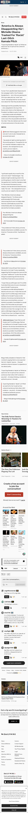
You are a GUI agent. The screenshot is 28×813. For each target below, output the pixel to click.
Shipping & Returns (19, 758)
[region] (14, 799)
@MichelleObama (8, 320)
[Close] (26, 788)
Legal (16, 751)
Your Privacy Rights (20, 749)
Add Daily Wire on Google (15, 85)
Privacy (3, 764)
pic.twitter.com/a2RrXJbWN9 (11, 335)
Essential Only (14, 805)
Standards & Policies (20, 761)
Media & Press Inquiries (18, 755)
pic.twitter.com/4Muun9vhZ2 (11, 151)
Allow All (14, 810)
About (3, 751)
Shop (2, 746)
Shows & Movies (5, 743)
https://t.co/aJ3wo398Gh (10, 257)
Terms (3, 762)
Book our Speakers (6, 759)
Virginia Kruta (4, 51)
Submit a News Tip (19, 763)
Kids (2, 749)
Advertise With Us (6, 754)
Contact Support (19, 743)
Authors (3, 756)
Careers (17, 741)
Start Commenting (14, 494)
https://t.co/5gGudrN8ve (10, 217)
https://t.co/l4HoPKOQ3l (10, 394)
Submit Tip (14, 721)
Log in (23, 500)
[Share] (25, 57)
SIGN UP (24, 16)
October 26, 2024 (8, 157)
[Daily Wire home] (14, 17)
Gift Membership (19, 746)
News (2, 741)
